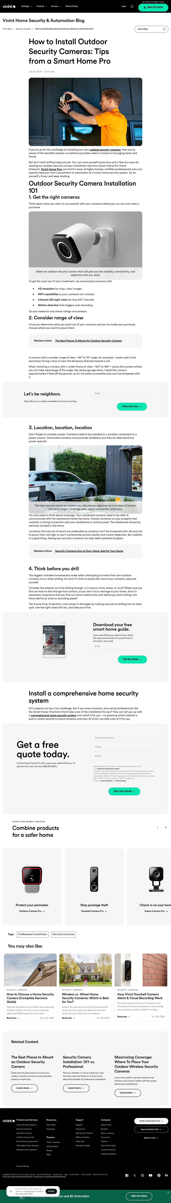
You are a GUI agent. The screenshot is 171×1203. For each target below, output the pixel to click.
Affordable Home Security (27, 1146)
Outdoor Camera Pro (25, 1137)
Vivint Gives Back (108, 1146)
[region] (33, 1191)
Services (54, 6)
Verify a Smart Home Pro (150, 1121)
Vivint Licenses (86, 1174)
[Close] (11, 1191)
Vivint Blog (7, 29)
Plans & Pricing (72, 6)
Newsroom (105, 1137)
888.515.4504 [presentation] (155, 7)
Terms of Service (106, 781)
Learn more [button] (23, 1088)
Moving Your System (84, 1133)
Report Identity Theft (150, 1130)
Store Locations (107, 1133)
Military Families (82, 1137)
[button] (32, 886)
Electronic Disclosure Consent (108, 769)
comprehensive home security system (53, 715)
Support (79, 1125)
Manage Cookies (83, 1146)
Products (40, 6)
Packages (25, 6)
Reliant (49, 1151)
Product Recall (74, 1174)
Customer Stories (108, 1150)
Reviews (104, 1129)
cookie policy (29, 1191)
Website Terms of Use (100, 1174)
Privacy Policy (121, 781)
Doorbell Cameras (24, 1133)
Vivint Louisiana (53, 1142)
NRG (48, 1155)
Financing (50, 1129)
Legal (66, 1174)
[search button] (132, 6)
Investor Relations (108, 1154)
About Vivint (106, 1125)
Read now (11, 1018)
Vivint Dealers (52, 1147)
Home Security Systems (26, 1125)
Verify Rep (80, 1142)
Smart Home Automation (27, 1142)
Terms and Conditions (44, 1174)
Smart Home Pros (51, 169)
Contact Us (80, 1129)
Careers (104, 1142)
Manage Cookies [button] (26, 1194)
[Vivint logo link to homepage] (9, 6)
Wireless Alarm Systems (27, 1150)
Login (123, 6)
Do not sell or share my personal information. (17, 1176)
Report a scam (150, 1138)
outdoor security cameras (105, 150)
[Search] (164, 29)
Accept (51, 1191)
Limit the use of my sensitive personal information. (49, 1176)
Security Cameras (23, 29)
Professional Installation (32, 934)
